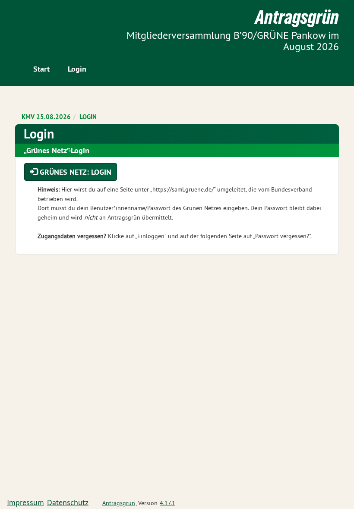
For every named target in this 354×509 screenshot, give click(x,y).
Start (41, 69)
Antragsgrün (118, 503)
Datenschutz (67, 502)
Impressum (25, 502)
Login (77, 69)
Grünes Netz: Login (74, 172)
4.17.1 (167, 503)
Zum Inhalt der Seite (39, 21)
